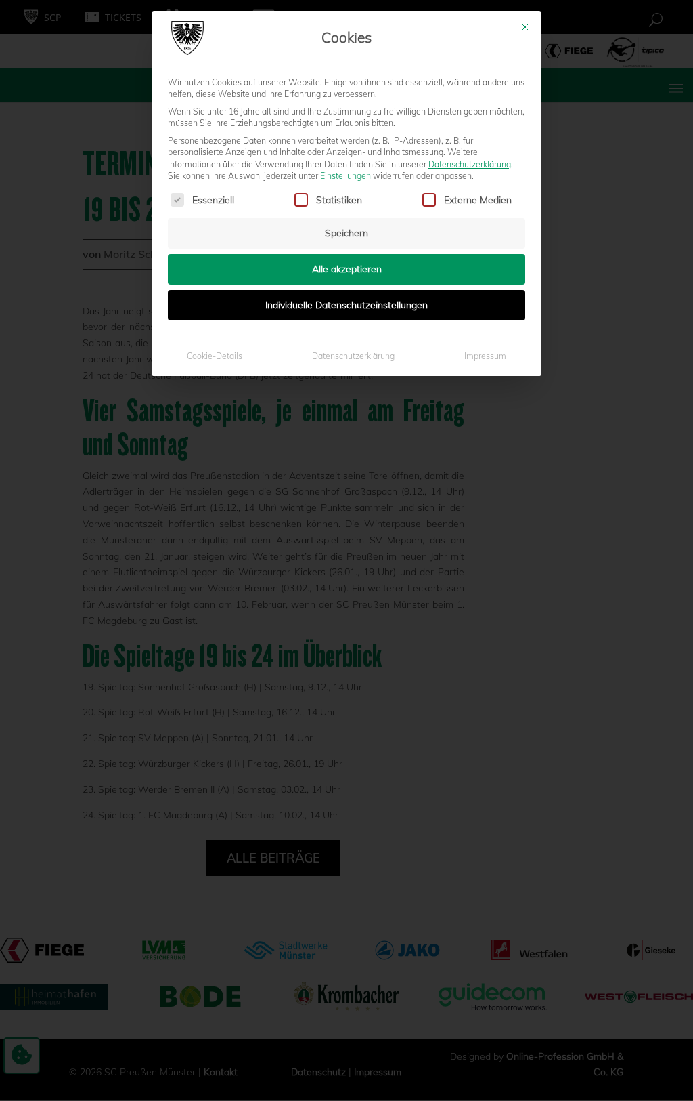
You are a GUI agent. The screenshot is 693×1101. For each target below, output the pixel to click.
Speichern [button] (346, 233)
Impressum (485, 356)
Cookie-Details (214, 356)
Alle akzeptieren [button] (347, 269)
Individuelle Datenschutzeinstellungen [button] (346, 305)
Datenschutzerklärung (469, 164)
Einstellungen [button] (345, 176)
